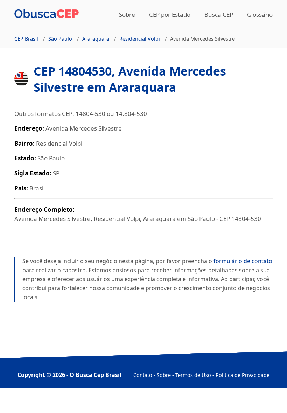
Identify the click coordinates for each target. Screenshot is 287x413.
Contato (142, 375)
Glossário (260, 14)
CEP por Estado (169, 14)
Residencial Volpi (139, 38)
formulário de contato (243, 261)
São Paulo (60, 38)
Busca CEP (218, 14)
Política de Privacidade (243, 375)
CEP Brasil (26, 38)
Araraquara (95, 38)
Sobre (127, 14)
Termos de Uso (193, 375)
